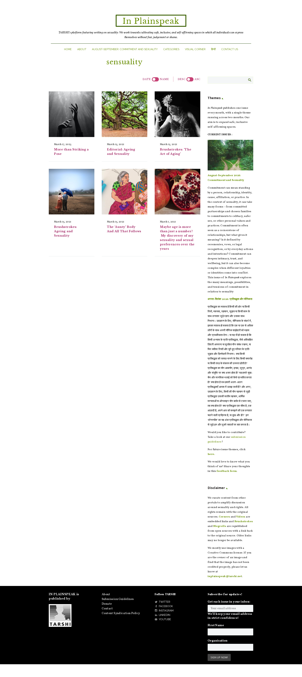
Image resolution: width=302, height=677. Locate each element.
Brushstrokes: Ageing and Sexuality (65, 231)
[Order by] (155, 79)
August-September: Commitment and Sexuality (125, 49)
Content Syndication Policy (121, 613)
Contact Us (229, 49)
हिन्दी (213, 49)
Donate (107, 604)
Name (164, 79)
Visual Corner (195, 49)
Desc (182, 79)
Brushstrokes (243, 521)
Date (147, 79)
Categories (171, 49)
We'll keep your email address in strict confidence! (230, 616)
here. (211, 454)
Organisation (218, 641)
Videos (240, 517)
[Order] (189, 79)
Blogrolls (219, 526)
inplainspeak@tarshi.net (225, 576)
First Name (216, 625)
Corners (224, 517)
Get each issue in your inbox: (229, 602)
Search (249, 80)
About (81, 49)
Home (68, 49)
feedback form (227, 471)
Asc (197, 79)
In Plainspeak (151, 21)
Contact (107, 609)
